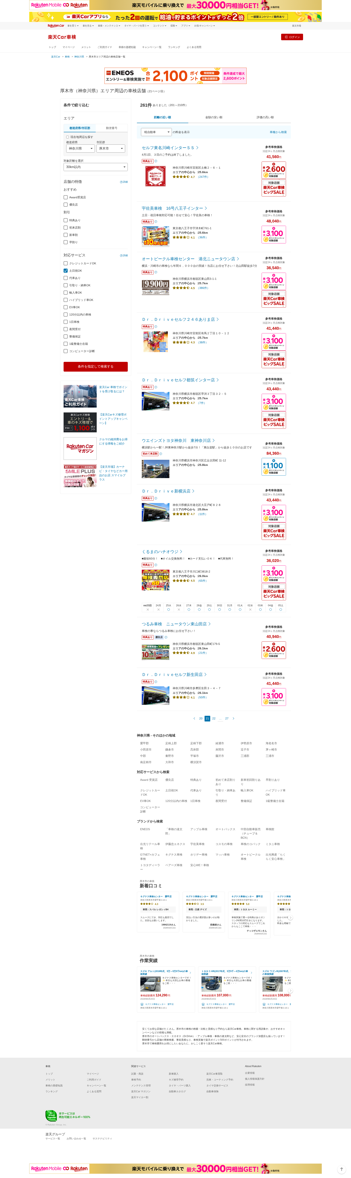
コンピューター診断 (82, 351)
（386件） (203, 288)
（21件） (202, 652)
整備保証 (75, 336)
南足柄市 (146, 762)
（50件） (202, 697)
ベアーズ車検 (173, 865)
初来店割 (75, 227)
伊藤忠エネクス (175, 844)
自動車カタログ (177, 1091)
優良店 (73, 204)
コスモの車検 (224, 844)
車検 (67, 56)
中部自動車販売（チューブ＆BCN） (251, 833)
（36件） (202, 237)
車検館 (270, 829)
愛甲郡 (144, 743)
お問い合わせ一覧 (76, 1138)
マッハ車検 (223, 854)
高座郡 (194, 749)
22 (214, 718)
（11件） (202, 514)
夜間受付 (75, 329)
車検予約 (136, 1079)
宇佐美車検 (197, 844)
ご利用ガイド (105, 47)
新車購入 (174, 1073)
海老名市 (271, 743)
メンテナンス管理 (141, 1085)
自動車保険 (212, 1091)
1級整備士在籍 (78, 343)
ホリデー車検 (198, 854)
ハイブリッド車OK (81, 300)
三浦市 (270, 755)
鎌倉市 (169, 749)
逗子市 (245, 749)
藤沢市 (220, 755)
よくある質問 (194, 47)
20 (201, 718)
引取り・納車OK (79, 285)
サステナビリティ (102, 1138)
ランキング (174, 47)
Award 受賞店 (149, 779)
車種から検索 (278, 132)
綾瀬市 (220, 743)
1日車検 (74, 321)
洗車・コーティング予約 (219, 1079)
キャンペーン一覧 (151, 47)
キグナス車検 (173, 854)
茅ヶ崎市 (271, 749)
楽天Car (55, 56)
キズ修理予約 (176, 1079)
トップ (52, 47)
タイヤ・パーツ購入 (180, 1085)
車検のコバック (251, 844)
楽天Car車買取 (214, 1073)
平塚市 (194, 755)
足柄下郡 (196, 743)
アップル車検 (198, 829)
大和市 (169, 762)
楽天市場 (296, 25)
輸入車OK (75, 292)
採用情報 (250, 1084)
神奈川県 (79, 56)
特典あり (75, 220)
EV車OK (74, 307)
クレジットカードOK (82, 263)
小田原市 (146, 749)
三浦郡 (245, 755)
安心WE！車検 (199, 865)
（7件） (201, 403)
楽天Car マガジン (141, 1091)
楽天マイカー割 (139, 1097)
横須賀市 (196, 762)
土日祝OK (75, 270)
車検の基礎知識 (127, 47)
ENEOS (145, 829)
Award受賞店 (77, 197)
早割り (73, 242)
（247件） (203, 176)
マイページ (69, 47)
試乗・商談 (137, 1073)
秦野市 (169, 755)
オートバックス (225, 829)
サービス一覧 (53, 1138)
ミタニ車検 (273, 844)
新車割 (73, 234)
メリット (86, 47)
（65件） (202, 580)
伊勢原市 (246, 743)
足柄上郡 (171, 743)
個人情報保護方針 (254, 1078)
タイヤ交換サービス (217, 1085)
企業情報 (250, 1073)
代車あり (75, 278)
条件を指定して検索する (96, 366)
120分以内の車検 (80, 314)
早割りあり (273, 779)
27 (227, 718)
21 (207, 718)
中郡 (143, 755)
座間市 (220, 749)
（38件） (202, 342)
